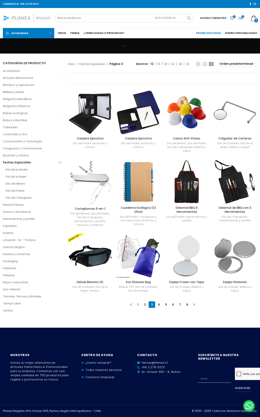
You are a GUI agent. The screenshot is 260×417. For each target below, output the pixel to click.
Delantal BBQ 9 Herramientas (187, 210)
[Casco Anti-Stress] (186, 112)
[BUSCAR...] (189, 18)
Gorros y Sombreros (17, 212)
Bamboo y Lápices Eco (18, 85)
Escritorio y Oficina (16, 155)
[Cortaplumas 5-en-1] (90, 182)
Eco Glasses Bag (138, 282)
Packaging (10, 261)
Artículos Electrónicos (18, 78)
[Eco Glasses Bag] (138, 256)
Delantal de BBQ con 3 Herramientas (235, 210)
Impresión (10, 226)
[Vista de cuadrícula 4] (211, 64)
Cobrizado (10, 127)
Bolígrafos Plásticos (17, 106)
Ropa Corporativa (15, 282)
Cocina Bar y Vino (15, 134)
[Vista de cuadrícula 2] (198, 64)
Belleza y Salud (13, 92)
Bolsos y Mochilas (15, 120)
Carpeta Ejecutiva (90, 138)
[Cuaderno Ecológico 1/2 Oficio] (138, 182)
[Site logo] (26, 18)
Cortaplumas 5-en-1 (90, 209)
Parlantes (9, 268)
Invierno (8, 233)
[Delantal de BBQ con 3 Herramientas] (235, 182)
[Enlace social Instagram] (255, 4)
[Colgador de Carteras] (235, 112)
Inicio (71, 64)
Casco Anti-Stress (186, 138)
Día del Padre (15, 191)
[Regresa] (125, 46)
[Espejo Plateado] (235, 256)
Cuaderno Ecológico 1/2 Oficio (138, 210)
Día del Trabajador (19, 198)
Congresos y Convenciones (22, 148)
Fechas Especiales (17, 162)
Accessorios (11, 71)
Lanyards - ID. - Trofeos (19, 240)
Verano (8, 310)
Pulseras (9, 275)
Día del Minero (16, 184)
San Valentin (12, 289)
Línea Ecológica (14, 247)
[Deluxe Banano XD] (90, 256)
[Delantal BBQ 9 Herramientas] (186, 182)
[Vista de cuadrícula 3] (205, 64)
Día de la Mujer (16, 176)
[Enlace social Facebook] (250, 4)
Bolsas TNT (126, 287)
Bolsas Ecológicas (15, 113)
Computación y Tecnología (22, 141)
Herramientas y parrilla (19, 219)
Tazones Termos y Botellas (22, 296)
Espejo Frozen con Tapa (186, 282)
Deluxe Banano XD (90, 282)
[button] (249, 406)
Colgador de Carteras (234, 138)
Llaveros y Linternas (16, 254)
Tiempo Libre (12, 303)
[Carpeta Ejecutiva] (90, 112)
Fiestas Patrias (13, 205)
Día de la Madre (17, 169)
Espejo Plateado (235, 282)
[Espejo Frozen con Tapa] (186, 256)
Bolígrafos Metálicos (17, 99)
